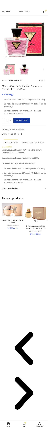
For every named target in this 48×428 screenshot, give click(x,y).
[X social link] (12, 134)
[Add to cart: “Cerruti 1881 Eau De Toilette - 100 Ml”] (12, 215)
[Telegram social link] (21, 134)
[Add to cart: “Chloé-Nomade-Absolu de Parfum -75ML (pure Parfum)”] (35, 221)
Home (4, 80)
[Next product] (45, 80)
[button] (24, 349)
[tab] (11, 142)
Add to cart (21, 120)
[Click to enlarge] (6, 56)
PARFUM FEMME (15, 80)
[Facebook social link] (9, 134)
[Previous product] (39, 80)
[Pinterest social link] (15, 134)
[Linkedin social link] (18, 134)
